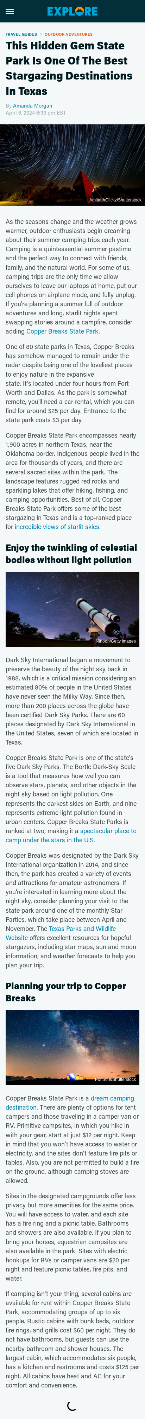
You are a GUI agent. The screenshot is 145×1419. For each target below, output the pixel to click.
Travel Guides (21, 34)
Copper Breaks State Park (62, 331)
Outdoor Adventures (69, 34)
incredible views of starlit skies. (58, 526)
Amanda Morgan (32, 105)
